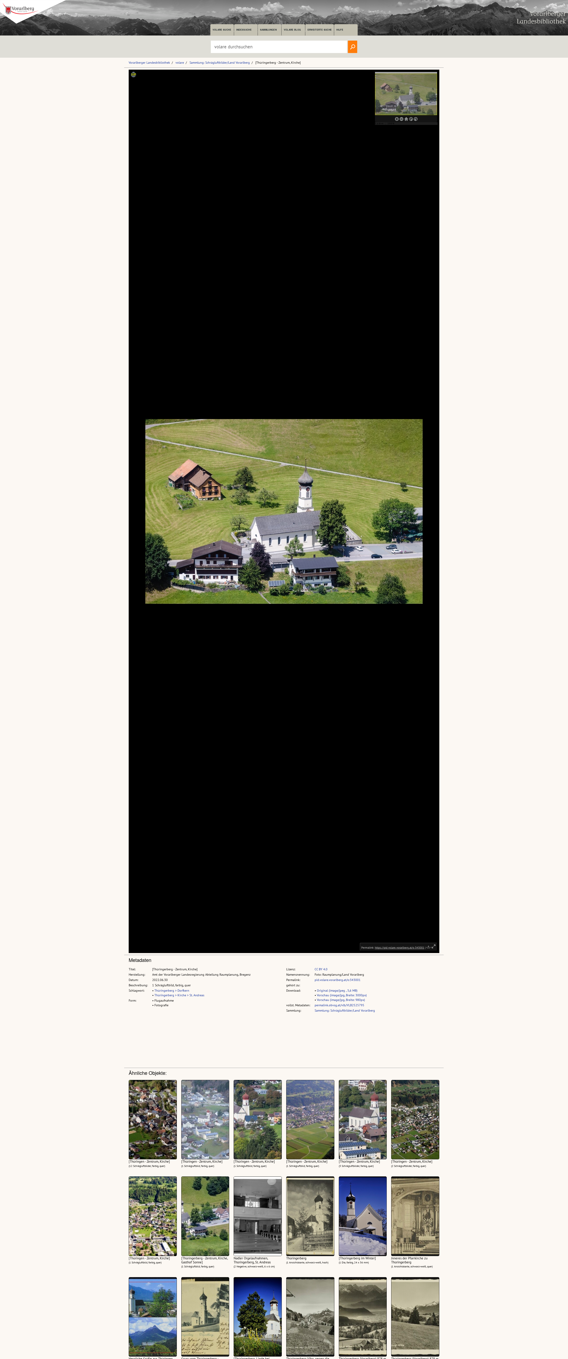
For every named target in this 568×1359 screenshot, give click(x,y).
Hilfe (339, 29)
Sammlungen (268, 29)
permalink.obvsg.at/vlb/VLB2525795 (339, 1005)
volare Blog (292, 29)
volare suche (222, 29)
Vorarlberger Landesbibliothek (149, 63)
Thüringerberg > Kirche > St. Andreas (179, 995)
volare (180, 63)
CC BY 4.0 (321, 969)
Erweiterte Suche (320, 29)
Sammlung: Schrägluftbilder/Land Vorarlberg (219, 63)
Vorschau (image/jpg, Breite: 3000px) (342, 995)
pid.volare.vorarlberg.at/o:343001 (338, 980)
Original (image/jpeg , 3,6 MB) (337, 991)
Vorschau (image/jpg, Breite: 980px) (341, 1000)
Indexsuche (244, 29)
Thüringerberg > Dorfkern (171, 991)
